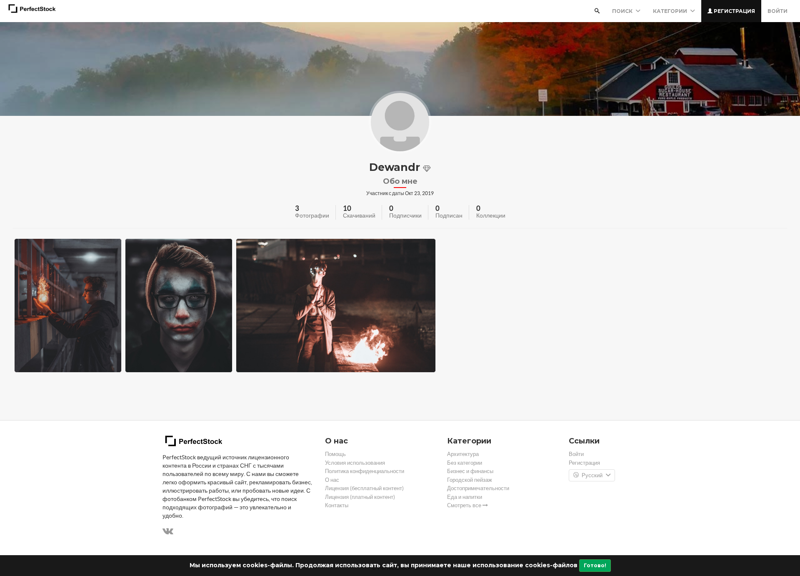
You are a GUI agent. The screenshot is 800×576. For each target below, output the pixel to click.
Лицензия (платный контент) (360, 497)
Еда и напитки (464, 497)
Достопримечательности (478, 488)
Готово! (595, 565)
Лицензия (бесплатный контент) (364, 488)
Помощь (335, 454)
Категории (670, 11)
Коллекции (490, 215)
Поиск (623, 11)
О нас (332, 480)
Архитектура (463, 454)
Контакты (336, 505)
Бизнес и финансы (470, 471)
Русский (592, 475)
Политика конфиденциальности (364, 471)
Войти (778, 11)
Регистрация (733, 11)
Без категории (464, 463)
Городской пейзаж (469, 480)
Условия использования (355, 463)
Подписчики (405, 215)
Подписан (448, 215)
